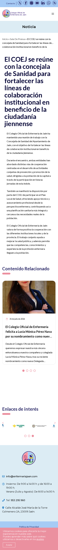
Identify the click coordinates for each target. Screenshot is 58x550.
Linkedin (43, 3)
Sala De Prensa (17, 39)
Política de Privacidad (29, 526)
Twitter (20, 3)
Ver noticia (49, 282)
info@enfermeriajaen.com (21, 476)
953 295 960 (18, 500)
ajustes (40, 539)
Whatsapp (48, 3)
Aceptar (9, 545)
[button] (23, 371)
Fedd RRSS (54, 3)
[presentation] (3, 422)
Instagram (31, 3)
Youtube (37, 3)
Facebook (25, 3)
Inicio (5, 39)
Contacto (10, 3)
